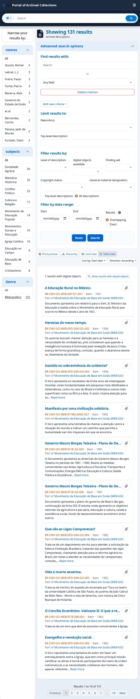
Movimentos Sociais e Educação (17, 230)
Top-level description (54, 136)
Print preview (50, 254)
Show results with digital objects (110, 276)
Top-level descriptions (59, 196)
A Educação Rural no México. (68, 288)
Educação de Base (17, 261)
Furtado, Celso (17, 141)
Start (44, 211)
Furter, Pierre (17, 87)
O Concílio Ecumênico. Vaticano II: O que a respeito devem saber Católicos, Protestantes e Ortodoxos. (83, 611)
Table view (109, 254)
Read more (58, 397)
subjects (13, 151)
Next (122, 693)
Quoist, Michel (17, 66)
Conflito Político (17, 191)
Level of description (53, 160)
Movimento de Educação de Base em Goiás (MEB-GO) (88, 298)
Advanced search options (62, 46)
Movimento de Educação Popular (17, 215)
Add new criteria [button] (53, 104)
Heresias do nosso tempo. (66, 323)
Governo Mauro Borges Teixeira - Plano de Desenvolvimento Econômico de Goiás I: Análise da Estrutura (83, 443)
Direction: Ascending (122, 260)
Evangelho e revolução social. (68, 637)
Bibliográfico (17, 298)
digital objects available (82, 162)
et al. (17, 112)
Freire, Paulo (17, 80)
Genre (11, 281)
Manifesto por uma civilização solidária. (77, 408)
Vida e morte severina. (63, 572)
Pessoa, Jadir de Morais (17, 131)
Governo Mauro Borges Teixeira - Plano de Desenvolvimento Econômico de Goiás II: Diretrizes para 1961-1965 (83, 486)
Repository (48, 120)
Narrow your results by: (17, 35)
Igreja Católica (17, 242)
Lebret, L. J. (17, 73)
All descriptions (89, 196)
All (6, 58)
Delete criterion (88, 92)
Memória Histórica (17, 180)
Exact (113, 224)
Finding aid (113, 160)
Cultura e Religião (17, 202)
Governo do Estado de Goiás (17, 102)
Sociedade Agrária (17, 169)
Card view (91, 254)
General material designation (108, 180)
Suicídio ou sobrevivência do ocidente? (76, 366)
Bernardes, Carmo (17, 120)
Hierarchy (71, 254)
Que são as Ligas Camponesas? (70, 529)
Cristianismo (17, 271)
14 (113, 693)
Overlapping (118, 220)
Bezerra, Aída (17, 94)
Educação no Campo (17, 250)
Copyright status (51, 180)
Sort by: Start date (92, 260)
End (75, 211)
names (11, 50)
